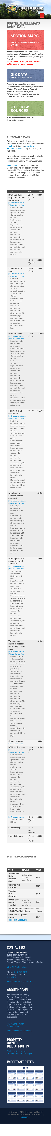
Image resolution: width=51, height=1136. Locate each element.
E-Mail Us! (12, 977)
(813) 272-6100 (20, 972)
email (9, 146)
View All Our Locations (17, 967)
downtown (30, 146)
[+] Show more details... (17, 203)
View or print (12, 165)
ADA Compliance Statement (19, 1031)
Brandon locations (15, 149)
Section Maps (25, 39)
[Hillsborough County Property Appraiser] (25, 8)
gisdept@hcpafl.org (17, 920)
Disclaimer (25, 1117)
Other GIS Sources (20, 108)
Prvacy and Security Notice (19, 981)
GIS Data (23, 75)
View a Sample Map (16, 205)
